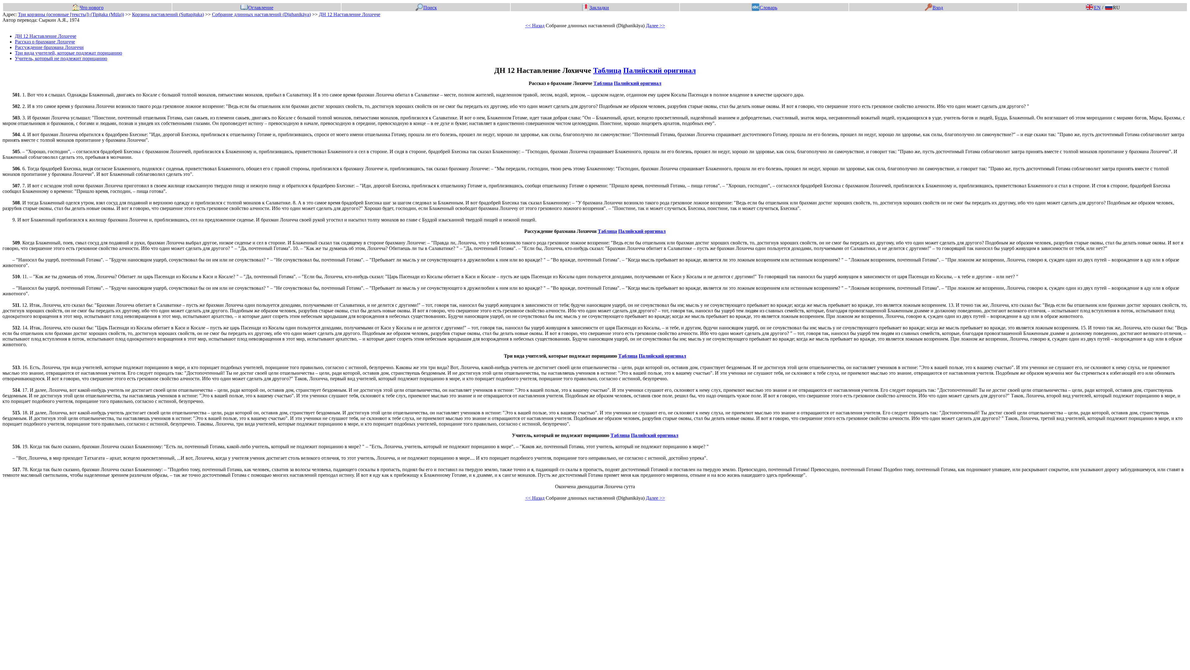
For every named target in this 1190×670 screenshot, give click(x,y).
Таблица (607, 70)
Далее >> (655, 25)
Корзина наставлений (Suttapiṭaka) (168, 14)
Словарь (768, 7)
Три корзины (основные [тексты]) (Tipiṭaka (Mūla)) (71, 14)
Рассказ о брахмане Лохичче (45, 41)
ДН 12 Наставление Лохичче (349, 14)
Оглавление (260, 7)
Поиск (430, 7)
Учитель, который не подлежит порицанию (61, 58)
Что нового (92, 7)
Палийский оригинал (659, 70)
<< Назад (534, 25)
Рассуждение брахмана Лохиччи (49, 47)
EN (1097, 7)
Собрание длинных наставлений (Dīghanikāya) (261, 14)
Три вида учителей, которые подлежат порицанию (68, 53)
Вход (937, 7)
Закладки (599, 7)
